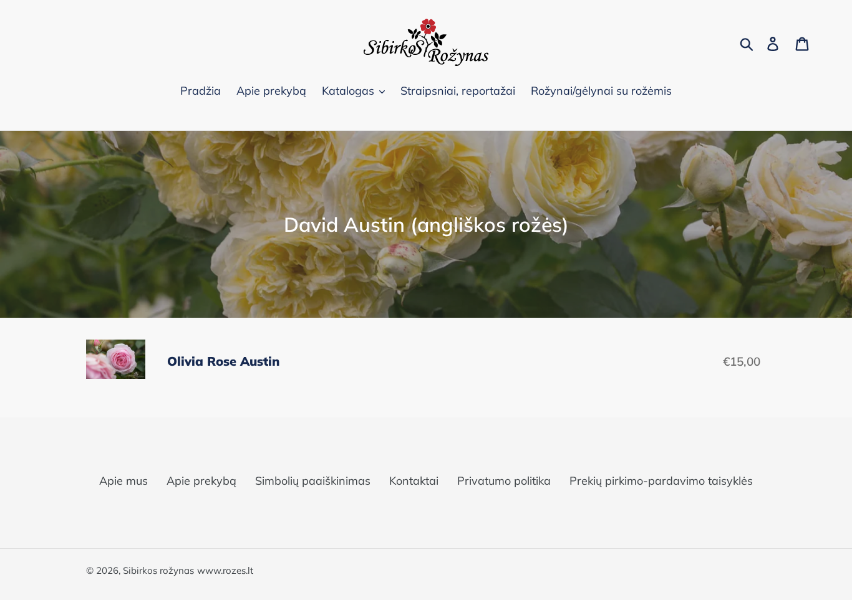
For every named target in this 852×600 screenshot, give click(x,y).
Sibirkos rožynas (158, 570)
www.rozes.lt (225, 570)
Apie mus (123, 481)
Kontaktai (413, 481)
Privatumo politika (504, 481)
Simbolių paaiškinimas (312, 481)
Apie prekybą (201, 481)
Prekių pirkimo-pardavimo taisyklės (661, 481)
